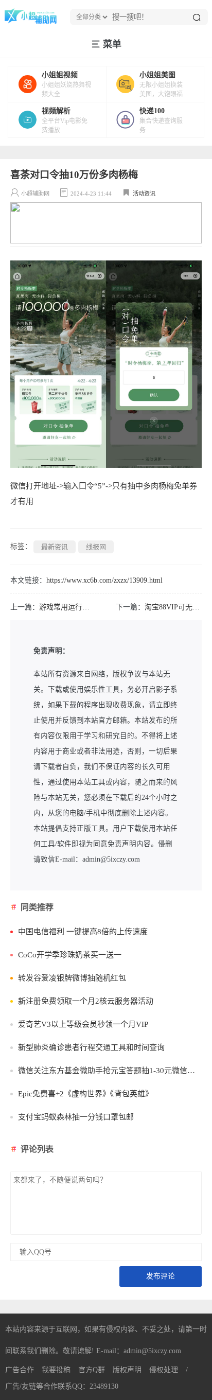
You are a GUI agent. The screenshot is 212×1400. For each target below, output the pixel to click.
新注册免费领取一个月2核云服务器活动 (85, 1001)
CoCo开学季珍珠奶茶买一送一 (69, 955)
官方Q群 (91, 1370)
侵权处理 (163, 1370)
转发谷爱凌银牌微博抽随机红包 (72, 978)
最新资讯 (54, 547)
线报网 (96, 547)
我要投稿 (56, 1370)
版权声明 (127, 1370)
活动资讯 (144, 193)
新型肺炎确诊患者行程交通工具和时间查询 (91, 1047)
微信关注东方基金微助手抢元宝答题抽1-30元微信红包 (110, 1070)
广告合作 (19, 1370)
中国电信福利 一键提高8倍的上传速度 (83, 931)
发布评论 (160, 1276)
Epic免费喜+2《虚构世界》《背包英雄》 (85, 1094)
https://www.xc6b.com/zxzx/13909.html (104, 580)
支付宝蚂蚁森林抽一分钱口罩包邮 (76, 1117)
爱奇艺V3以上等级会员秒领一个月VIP (83, 1024)
